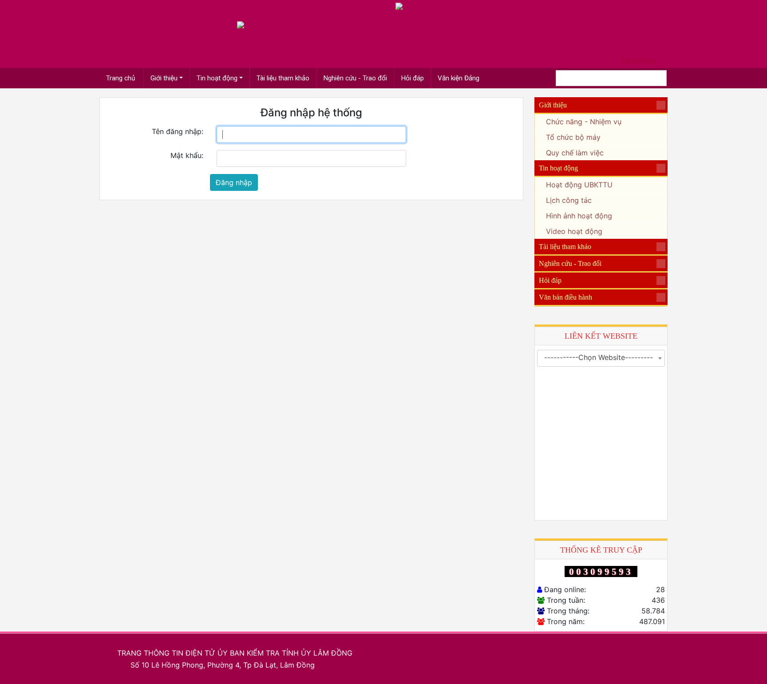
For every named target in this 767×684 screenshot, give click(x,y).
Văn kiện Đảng (458, 78)
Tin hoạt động (217, 78)
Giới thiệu (164, 78)
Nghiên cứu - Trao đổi (355, 78)
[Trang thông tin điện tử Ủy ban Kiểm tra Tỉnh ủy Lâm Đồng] (240, 24)
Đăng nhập (638, 60)
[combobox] (601, 358)
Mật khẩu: (186, 155)
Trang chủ (121, 78)
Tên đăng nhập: (177, 131)
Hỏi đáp (412, 78)
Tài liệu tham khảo (283, 78)
